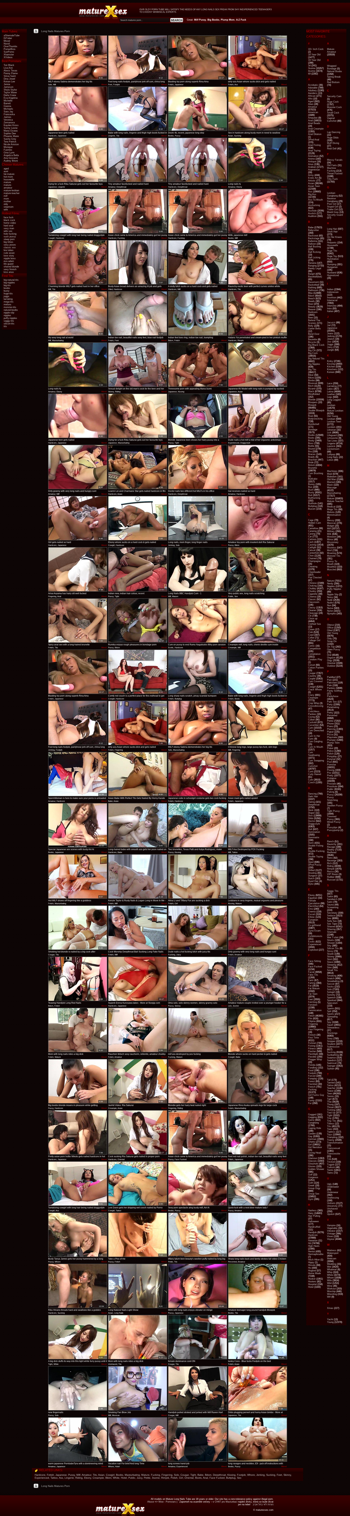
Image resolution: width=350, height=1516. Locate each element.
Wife (329, 1280)
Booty (311, 440)
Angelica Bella (11, 155)
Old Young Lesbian (332, 417)
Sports (330, 1014)
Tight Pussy (333, 811)
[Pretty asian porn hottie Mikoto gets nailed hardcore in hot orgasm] (77, 1132)
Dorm (311, 843)
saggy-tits (9, 320)
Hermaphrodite (315, 1254)
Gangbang (313, 1122)
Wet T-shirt (333, 937)
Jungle (330, 349)
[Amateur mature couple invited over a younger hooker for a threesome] (257, 979)
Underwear (332, 1192)
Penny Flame (11, 73)
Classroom (313, 602)
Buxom (312, 508)
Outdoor (331, 665)
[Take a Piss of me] (137, 1235)
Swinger (331, 1065)
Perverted (332, 715)
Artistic (312, 180)
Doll (310, 829)
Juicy (139, 1477)
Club (310, 632)
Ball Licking (314, 257)
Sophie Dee (10, 133)
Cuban (311, 719)
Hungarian (332, 267)
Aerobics (312, 93)
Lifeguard (332, 435)
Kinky (330, 361)
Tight (193, 1474)
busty (6, 290)
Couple (311, 678)
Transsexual (333, 1148)
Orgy (329, 660)
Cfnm (311, 555)
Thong (330, 1104)
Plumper (331, 740)
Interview (332, 305)
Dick (310, 815)
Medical (331, 506)
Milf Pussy (200, 19)
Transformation (335, 1142)
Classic (312, 599)
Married (331, 482)
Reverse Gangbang (332, 200)
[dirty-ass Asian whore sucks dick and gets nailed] (257, 57)
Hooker (312, 1278)
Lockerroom (333, 449)
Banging (312, 265)
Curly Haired (314, 774)
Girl (181, 1477)
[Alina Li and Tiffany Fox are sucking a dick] (197, 876)
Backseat (313, 235)
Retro (330, 857)
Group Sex (313, 1193)
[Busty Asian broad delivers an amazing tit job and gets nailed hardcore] (137, 262)
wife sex (8, 231)
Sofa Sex (332, 921)
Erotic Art (313, 177)
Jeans (330, 333)
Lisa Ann (8, 67)
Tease (330, 1090)
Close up (312, 618)
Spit (329, 1011)
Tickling (331, 1110)
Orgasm (331, 657)
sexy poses (10, 244)
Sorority (331, 994)
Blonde (311, 399)
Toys (329, 1134)
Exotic (311, 941)
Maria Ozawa (11, 130)
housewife (9, 179)
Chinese (312, 583)
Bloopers (312, 402)
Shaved (331, 926)
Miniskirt (331, 536)
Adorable (312, 87)
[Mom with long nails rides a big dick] (77, 1030)
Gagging (312, 1117)
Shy (329, 945)
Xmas (330, 1308)
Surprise (331, 1057)
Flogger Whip (315, 1059)
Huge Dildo (333, 137)
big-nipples (9, 282)
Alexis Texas (10, 70)
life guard (8, 263)
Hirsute (312, 1265)
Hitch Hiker (314, 1259)
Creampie (98, 1477)
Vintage (331, 1233)
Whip (329, 1272)
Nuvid (7, 43)
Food (310, 1070)
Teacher (331, 1088)
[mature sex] (120, 1509)
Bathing (312, 287)
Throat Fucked (334, 173)
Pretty (330, 775)
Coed (311, 635)
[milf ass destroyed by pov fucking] (197, 1030)
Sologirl (331, 992)
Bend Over (313, 334)
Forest (311, 1081)
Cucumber (313, 725)
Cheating (312, 566)
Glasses (312, 1161)
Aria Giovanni (11, 158)
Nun (329, 605)
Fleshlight (313, 1054)
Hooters (312, 1281)
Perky (330, 712)
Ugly (329, 1184)
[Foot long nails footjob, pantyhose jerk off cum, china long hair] (137, 57)
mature (7, 182)
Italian (330, 311)
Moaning (331, 553)
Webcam (331, 1258)
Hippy (311, 1262)
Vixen (330, 1236)
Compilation (314, 654)
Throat (330, 1107)
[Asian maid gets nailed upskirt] (257, 774)
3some (156, 1477)
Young (330, 1322)
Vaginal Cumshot (332, 119)
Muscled (331, 569)
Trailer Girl (332, 209)
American (313, 112)
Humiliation (333, 259)
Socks (330, 986)
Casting (312, 544)
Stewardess (333, 1027)
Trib (329, 1159)
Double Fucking (316, 851)
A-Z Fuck (241, 19)
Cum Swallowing (314, 753)
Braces (312, 454)
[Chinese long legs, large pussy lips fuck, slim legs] (257, 723)
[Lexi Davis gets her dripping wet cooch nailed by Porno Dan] (137, 1183)
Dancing (312, 793)
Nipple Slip (332, 594)
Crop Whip (313, 703)
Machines (332, 471)
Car (310, 536)
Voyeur (330, 1239)
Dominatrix (313, 837)
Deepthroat (219, 1474)
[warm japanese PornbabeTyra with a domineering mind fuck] (77, 1439)
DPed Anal (313, 139)
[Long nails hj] (257, 160)
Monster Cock (334, 107)
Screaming (332, 907)
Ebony (87, 1477)
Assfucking (314, 205)
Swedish (331, 1060)
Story (330, 1038)
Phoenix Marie (11, 136)
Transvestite (333, 1153)
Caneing (312, 531)
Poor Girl (331, 204)
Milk (329, 534)
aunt (6, 171)
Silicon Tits (333, 948)
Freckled (312, 1084)
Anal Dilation (314, 134)
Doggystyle (314, 823)
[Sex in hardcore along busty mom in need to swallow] (257, 109)
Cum (310, 727)
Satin (329, 902)
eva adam (9, 261)
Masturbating (132, 1474)
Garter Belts (314, 328)
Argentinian (314, 169)
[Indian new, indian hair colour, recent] (137, 569)
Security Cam (334, 96)
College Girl (314, 640)
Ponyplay (332, 756)
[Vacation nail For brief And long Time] (137, 1439)
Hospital (312, 1284)
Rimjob (165, 1477)
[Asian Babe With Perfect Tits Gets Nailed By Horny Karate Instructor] (137, 774)
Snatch (331, 978)
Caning (311, 533)
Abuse (150, 1501)
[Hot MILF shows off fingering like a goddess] (77, 876)
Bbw (310, 293)
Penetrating (333, 707)
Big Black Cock (316, 345)
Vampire (331, 1225)
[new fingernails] (77, 1388)
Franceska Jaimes (9, 115)
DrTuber (8, 38)
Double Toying (315, 856)
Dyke (311, 883)
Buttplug (231, 1477)
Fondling (312, 1067)
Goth (310, 1182)
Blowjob (312, 405)
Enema (312, 911)
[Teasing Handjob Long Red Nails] (77, 979)
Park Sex (332, 701)
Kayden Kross (11, 125)
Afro (310, 98)
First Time (313, 1037)
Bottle (311, 446)
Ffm (310, 1018)
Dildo (310, 818)
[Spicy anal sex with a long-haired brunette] (77, 620)
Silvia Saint (10, 76)
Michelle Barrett (8, 102)
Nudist (330, 602)
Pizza (330, 734)
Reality (330, 849)
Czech (311, 782)
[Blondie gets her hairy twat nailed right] (197, 1081)
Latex (330, 388)
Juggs (330, 344)
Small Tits (332, 970)
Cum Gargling (315, 741)
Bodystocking (315, 418)
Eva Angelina (11, 98)
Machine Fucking (331, 169)
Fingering (167, 1474)
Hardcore (40, 1474)
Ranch (330, 841)
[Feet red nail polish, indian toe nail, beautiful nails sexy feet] (257, 1132)
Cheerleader (314, 572)
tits (5, 326)
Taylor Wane (10, 92)
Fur (310, 1103)
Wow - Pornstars (167, 1501)
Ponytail (331, 759)
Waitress (331, 1250)
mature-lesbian (11, 190)
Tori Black (9, 65)
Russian (331, 879)
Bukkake (312, 478)
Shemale (331, 932)
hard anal (8, 225)
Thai (329, 1101)
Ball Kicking (314, 252)
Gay (310, 1136)
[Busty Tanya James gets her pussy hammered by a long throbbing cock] (77, 1235)
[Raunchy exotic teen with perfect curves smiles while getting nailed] (257, 262)
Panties (331, 688)
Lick (329, 432)
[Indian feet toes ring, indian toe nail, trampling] (197, 313)
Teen (329, 1093)
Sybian (330, 1068)
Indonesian (333, 292)
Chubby (312, 588)
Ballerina (312, 241)
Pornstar (331, 764)
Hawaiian (313, 1240)
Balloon (312, 243)
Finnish (312, 1034)
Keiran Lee (9, 81)
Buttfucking (314, 498)
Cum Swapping (316, 760)
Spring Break (334, 76)
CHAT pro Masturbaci (226, 1501)
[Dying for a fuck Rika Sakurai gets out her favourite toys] (77, 160)
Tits (95, 1474)
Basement (313, 282)
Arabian (312, 167)
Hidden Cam (314, 522)
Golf (310, 1174)
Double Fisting (315, 845)
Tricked (331, 1161)
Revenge (331, 860)
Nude (329, 600)
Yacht (330, 1319)
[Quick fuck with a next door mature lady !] (257, 1183)
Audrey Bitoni (11, 160)
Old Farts (332, 165)
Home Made (314, 1273)
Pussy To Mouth (332, 562)
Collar (311, 637)
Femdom (312, 1004)
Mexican (331, 523)
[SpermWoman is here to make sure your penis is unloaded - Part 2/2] (77, 774)
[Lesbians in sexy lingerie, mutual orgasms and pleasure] (257, 876)
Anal (205, 1477)
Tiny (329, 1118)
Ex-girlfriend (314, 925)
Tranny (330, 1140)
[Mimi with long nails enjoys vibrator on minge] (197, 1286)
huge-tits (8, 293)
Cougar (184, 1474)
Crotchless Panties (313, 712)
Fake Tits (313, 974)
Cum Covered (315, 681)
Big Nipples (314, 364)
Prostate (331, 783)
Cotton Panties (316, 667)
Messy (330, 520)
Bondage (312, 429)
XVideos (8, 57)
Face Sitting (314, 961)
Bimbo (311, 380)
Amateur (86, 1474)
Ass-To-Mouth (315, 199)
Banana (312, 263)
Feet (279, 1474)
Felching (312, 1002)
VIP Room (332, 874)
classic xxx (10, 247)
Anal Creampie (316, 128)
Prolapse (331, 778)
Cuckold (312, 722)
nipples (7, 315)
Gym (310, 1199)
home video (10, 222)
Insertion (331, 297)
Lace (329, 383)
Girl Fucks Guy (316, 1095)
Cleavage (313, 613)
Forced (311, 1075)
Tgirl (329, 1099)
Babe (200, 1474)
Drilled (311, 870)
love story (9, 255)
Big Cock (313, 353)
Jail (329, 325)
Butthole (312, 503)
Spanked (331, 1000)
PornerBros (9, 49)
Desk (311, 810)
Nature (330, 580)
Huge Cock (333, 101)
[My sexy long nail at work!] (77, 313)
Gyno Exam (314, 930)
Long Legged (334, 399)
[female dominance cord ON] (197, 1337)
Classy (311, 607)
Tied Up (331, 1112)
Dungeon (312, 875)
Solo (176, 1474)
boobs (7, 288)
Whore (251, 1474)
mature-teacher (12, 193)
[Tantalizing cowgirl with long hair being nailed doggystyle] (77, 211)
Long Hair (332, 229)
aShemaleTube (12, 35)
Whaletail (332, 1269)
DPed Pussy (314, 864)
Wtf (329, 1296)
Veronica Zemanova (9, 121)
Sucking (270, 1474)
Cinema (312, 596)
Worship (331, 1291)
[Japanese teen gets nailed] (77, 109)
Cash (311, 542)
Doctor (311, 821)
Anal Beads (314, 123)
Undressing (333, 1197)
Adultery (312, 90)
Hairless (312, 1210)
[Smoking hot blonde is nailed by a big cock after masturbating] (77, 927)
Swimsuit (332, 1063)
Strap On (332, 641)
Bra (310, 451)
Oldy (329, 638)
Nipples (331, 586)
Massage (332, 487)
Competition (314, 648)
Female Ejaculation (314, 902)
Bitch (311, 386)
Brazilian (312, 459)
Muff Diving (333, 143)
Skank (330, 953)
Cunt (310, 771)
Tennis (330, 1096)
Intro (329, 308)
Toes (329, 1129)
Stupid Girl (332, 206)
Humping (331, 264)
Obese (330, 624)
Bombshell (313, 424)
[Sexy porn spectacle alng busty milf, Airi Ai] (197, 1183)
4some (311, 71)
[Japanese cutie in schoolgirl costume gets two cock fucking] (197, 774)
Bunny (311, 484)
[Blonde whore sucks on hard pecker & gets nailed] (257, 1030)
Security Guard (335, 214)
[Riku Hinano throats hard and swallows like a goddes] (77, 1286)
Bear (310, 304)
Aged (311, 101)
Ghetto (311, 1141)
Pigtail (330, 731)
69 (309, 73)
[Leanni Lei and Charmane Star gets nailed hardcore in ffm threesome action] (137, 467)
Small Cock (333, 112)
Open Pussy (333, 649)
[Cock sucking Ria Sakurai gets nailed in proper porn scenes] (137, 1132)
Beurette (312, 339)
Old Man (331, 479)
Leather (331, 394)
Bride (311, 462)
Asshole (312, 210)
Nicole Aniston (11, 144)
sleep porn (9, 239)
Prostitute (332, 786)
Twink (330, 1170)
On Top (331, 646)
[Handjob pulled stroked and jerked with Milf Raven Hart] (197, 1388)
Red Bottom (333, 82)
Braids (311, 457)
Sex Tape (332, 923)
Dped (311, 862)
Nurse (330, 608)
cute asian (9, 253)
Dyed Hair (313, 881)
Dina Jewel (9, 78)
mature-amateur (8, 186)
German (312, 1139)
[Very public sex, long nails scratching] (257, 569)
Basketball (313, 284)
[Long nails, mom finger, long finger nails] (197, 518)
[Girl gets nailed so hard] (77, 518)
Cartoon (312, 539)
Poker (330, 748)
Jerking (260, 1474)
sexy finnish (10, 269)
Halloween (313, 1221)
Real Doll (332, 148)
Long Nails (332, 457)
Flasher (312, 1051)
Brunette (312, 467)
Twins (330, 1172)
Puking (330, 792)
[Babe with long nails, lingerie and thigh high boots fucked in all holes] (137, 109)
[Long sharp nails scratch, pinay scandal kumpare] (197, 672)
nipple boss (10, 258)
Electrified (313, 906)
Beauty (312, 306)
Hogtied (312, 1270)
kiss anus (9, 272)
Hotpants (332, 242)
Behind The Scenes (314, 321)
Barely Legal (314, 268)
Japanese (61, 1474)
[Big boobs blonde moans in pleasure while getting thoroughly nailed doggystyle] (77, 1081)
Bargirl (311, 273)
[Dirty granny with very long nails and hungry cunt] (77, 467)
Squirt (330, 1024)
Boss (311, 443)
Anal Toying (314, 150)
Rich (329, 863)
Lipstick (331, 446)
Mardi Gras (333, 212)
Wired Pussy (334, 822)
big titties (8, 242)
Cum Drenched (316, 730)
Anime (311, 158)
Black (311, 391)
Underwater (333, 1186)
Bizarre (312, 388)
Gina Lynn (9, 152)
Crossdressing (315, 706)
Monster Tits (333, 555)
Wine (329, 1285)
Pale (329, 685)
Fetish (50, 1474)
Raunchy (331, 844)
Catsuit (312, 550)
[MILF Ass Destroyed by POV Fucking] (257, 825)
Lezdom (331, 427)
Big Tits (312, 369)
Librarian (331, 429)
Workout (331, 1288)
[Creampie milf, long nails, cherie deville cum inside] (257, 620)
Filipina (312, 1021)
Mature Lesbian (335, 410)
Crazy (311, 695)
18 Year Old (314, 54)
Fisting (311, 1045)
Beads (311, 301)
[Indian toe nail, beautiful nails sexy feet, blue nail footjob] (137, 313)
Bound (311, 448)
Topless (331, 1131)
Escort (311, 914)
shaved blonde (11, 266)
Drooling (312, 873)
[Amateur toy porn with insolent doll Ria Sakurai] (257, 518)
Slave (330, 962)
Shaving (331, 929)
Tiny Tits (331, 1120)
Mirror (330, 539)
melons (7, 304)
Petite (147, 1477)
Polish (174, 1477)
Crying (311, 716)
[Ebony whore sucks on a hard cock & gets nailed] (137, 518)
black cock (9, 220)
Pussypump (333, 830)
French (311, 1086)
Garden (312, 1133)
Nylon (330, 610)
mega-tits (8, 301)
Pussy (71, 1474)
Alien (310, 104)
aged (6, 168)
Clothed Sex (314, 624)
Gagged (312, 1114)
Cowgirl (110, 1474)
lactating (8, 299)
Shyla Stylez (10, 89)
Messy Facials (335, 159)
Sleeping (331, 964)
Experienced (42, 1477)
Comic (311, 645)
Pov (329, 772)
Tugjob (330, 1164)
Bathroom (313, 290)
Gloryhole (313, 1163)
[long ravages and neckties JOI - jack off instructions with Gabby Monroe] (257, 1439)
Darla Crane (10, 95)
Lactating (332, 386)
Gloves (312, 1166)
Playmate (332, 737)
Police (330, 751)
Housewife (332, 245)
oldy (6, 204)
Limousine (332, 438)
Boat (310, 416)
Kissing (231, 1474)
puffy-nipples (10, 318)
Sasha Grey (10, 139)
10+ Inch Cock (316, 49)
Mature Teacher (335, 501)
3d (309, 65)
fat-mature (9, 174)
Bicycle (312, 342)
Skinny (287, 1474)
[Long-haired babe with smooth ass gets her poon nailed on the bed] (137, 825)
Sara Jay (8, 111)
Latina (330, 391)
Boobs (119, 1474)
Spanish (331, 997)
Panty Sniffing (334, 690)
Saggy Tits (333, 891)
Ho (309, 1267)
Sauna (330, 904)
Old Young (332, 633)
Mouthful (331, 566)
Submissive (333, 1046)
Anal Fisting (314, 145)
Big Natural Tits (316, 358)
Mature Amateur (331, 50)
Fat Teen (312, 994)
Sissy (330, 951)
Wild (329, 1283)
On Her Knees (334, 237)
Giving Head (314, 1152)
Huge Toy (332, 256)
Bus (310, 487)
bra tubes (8, 250)
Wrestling (332, 1294)
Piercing (331, 729)
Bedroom (313, 312)
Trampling (332, 1137)
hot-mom (8, 176)
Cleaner (312, 610)
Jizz (329, 341)
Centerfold (313, 553)
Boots (198, 1477)
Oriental (189, 1477)
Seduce (331, 915)
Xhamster (9, 54)
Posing (330, 770)
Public (131, 1477)
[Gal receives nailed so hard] (257, 467)
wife (6, 209)
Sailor (330, 896)
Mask (330, 484)
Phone (330, 723)
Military (331, 531)
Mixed (104, 84)
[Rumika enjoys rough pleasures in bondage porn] (137, 620)
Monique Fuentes (8, 148)
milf (5, 196)
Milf (78, 1474)
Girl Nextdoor (315, 1147)
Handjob (312, 1232)
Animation (313, 156)
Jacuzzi (331, 322)
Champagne (314, 561)
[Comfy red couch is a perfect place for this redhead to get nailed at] (137, 672)
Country (312, 675)
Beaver (312, 309)
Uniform (331, 1203)
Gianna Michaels (8, 107)
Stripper (331, 1041)
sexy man (9, 228)
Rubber (331, 877)
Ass (61, 1477)
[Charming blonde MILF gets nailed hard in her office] (77, 262)
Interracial (332, 300)
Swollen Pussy (335, 805)
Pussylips (332, 827)
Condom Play (315, 659)
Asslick (312, 213)
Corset (311, 665)
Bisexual (312, 383)
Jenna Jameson (8, 85)
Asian (101, 1474)
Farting (311, 983)
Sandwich (332, 899)
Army (311, 175)
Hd (309, 1243)
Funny (311, 1100)
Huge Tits (332, 250)
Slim (329, 967)
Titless (330, 1123)
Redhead (331, 852)
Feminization (315, 1010)
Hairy (311, 1213)
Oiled (329, 630)
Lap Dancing (333, 132)
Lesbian (331, 405)
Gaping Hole (314, 1128)
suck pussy (10, 236)
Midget (330, 525)
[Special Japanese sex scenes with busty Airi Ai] (77, 825)
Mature (145, 1474)
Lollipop (331, 454)
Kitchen (331, 366)
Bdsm (208, 1474)
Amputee (313, 117)
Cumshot (313, 766)
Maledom (332, 476)
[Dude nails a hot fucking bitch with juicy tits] (197, 927)
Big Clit (312, 350)
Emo (310, 908)
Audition (312, 216)
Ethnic (311, 917)
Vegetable (332, 1228)
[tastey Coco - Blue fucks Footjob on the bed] (257, 1337)
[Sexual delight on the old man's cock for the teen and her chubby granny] (137, 364)
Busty (311, 492)
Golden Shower (316, 1169)
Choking (312, 585)
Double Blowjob (316, 410)
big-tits (7, 285)
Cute (310, 779)
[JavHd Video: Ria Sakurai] (137, 1081)
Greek (311, 1185)
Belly (310, 325)
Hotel (124, 1477)
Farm (311, 980)
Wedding (331, 1264)
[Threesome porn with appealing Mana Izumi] (197, 364)
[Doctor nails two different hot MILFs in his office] (197, 467)
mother (7, 201)
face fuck (8, 217)
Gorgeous (313, 1177)
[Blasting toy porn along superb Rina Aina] (197, 57)
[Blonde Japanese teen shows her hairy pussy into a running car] (197, 416)
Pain (329, 679)
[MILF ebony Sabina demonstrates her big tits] (77, 57)
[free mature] (103, 12)
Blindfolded (314, 394)
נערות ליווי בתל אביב (263, 1504)
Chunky (312, 591)
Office (330, 627)
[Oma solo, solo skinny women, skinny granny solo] (197, 979)
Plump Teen (333, 742)
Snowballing (333, 981)
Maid (329, 473)
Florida (311, 1065)
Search (176, 20)
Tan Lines (332, 440)
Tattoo (54, 1477)
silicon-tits (9, 323)
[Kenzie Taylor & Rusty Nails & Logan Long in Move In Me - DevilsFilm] (137, 876)
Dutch (311, 878)
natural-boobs (11, 310)
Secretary (332, 912)
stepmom (8, 206)
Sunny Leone (11, 128)
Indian (330, 289)
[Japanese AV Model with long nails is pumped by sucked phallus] (257, 364)
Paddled (331, 677)
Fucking (155, 1474)
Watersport (333, 1253)
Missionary (333, 542)
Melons (331, 512)
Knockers (332, 369)
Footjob (241, 1474)
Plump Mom (228, 19)
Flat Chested (315, 577)
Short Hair (332, 231)
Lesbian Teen (334, 421)
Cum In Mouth (315, 747)
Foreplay (312, 1078)
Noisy (330, 597)
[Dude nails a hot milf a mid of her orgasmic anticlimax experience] (257, 416)
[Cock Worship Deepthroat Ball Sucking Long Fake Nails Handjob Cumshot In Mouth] (137, 927)
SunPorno (9, 51)
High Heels (314, 1246)
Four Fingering (315, 1029)
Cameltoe (313, 528)
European (313, 919)
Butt (310, 495)
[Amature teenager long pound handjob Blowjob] (257, 1286)
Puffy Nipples (334, 589)
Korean (331, 372)
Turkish (331, 1167)
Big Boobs (213, 19)
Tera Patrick (10, 141)
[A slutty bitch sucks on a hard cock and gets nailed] (197, 262)
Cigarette (313, 594)
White (116, 1477)
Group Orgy (314, 1188)
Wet (329, 1266)
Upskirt (331, 1214)
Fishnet (312, 1043)
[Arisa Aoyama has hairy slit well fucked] (77, 569)
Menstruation (334, 514)
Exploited (313, 949)
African (312, 96)
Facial (311, 972)
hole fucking (10, 233)
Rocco (330, 871)
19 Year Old (314, 60)
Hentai (311, 1251)
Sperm (330, 1008)
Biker (311, 375)
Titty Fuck (332, 179)
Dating (311, 802)
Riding (79, 1477)
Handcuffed (314, 1226)
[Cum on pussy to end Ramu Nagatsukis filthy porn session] (197, 620)
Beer (310, 317)
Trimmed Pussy (331, 818)
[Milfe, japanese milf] (257, 211)
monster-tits (10, 307)
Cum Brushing (315, 473)
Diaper (311, 812)
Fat (310, 985)
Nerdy (330, 583)
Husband (331, 272)
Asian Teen (314, 186)
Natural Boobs (334, 71)
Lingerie (69, 1477)
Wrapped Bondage (331, 67)
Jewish (330, 339)
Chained (312, 558)
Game (311, 1120)
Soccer (331, 983)
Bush (311, 489)
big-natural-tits (11, 280)
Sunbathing (333, 1055)
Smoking (331, 975)
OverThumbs (10, 46)
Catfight (312, 547)
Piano (330, 726)
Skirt (329, 959)
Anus (311, 164)
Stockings (332, 1033)
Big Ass (312, 194)
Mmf (329, 550)
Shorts (330, 940)
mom (6, 198)
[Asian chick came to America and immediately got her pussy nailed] (137, 211)
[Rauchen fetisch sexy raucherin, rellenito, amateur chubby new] (137, 1030)
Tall (329, 1079)
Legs (329, 397)
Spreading (332, 1016)
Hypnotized (333, 275)
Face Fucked (217, 1477)
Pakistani (332, 682)
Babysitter (313, 230)
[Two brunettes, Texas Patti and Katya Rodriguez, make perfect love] (197, 825)
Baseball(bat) (315, 276)
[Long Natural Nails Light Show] (137, 1286)
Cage (311, 520)
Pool (329, 761)
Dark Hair (313, 796)
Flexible (312, 1056)
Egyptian (312, 898)
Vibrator (331, 1230)
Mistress (331, 547)
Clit (310, 615)
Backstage (313, 238)
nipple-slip (9, 312)
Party (330, 704)
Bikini (108, 1477)
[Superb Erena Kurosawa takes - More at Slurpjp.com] (137, 979)
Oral (329, 655)
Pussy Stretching (332, 798)
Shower (331, 943)
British (311, 465)
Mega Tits (332, 509)
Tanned (331, 1082)
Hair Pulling (314, 1216)
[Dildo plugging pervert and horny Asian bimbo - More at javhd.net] (257, 1388)
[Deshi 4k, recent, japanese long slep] (197, 109)
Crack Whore (315, 689)
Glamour (312, 1158)
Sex (239, 1477)
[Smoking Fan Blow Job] (137, 1388)
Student (331, 1044)
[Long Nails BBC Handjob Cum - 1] (197, 569)
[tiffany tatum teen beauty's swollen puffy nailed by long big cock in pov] (197, 1235)
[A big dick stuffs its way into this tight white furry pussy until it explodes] (77, 1337)
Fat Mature (314, 988)
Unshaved (332, 1208)
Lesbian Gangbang (332, 194)
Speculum (332, 1003)
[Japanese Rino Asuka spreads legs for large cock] (257, 1081)
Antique (312, 161)
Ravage (331, 847)
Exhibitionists (315, 936)
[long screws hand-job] (197, 1439)
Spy (329, 1022)
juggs (6, 296)
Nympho (331, 613)
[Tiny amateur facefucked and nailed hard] (137, 160)
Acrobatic (313, 85)
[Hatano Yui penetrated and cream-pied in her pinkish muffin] (257, 313)
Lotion (330, 459)
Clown (311, 629)
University (332, 1206)
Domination (314, 832)
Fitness (312, 1048)
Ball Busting (314, 246)
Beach (311, 298)
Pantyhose (332, 696)
